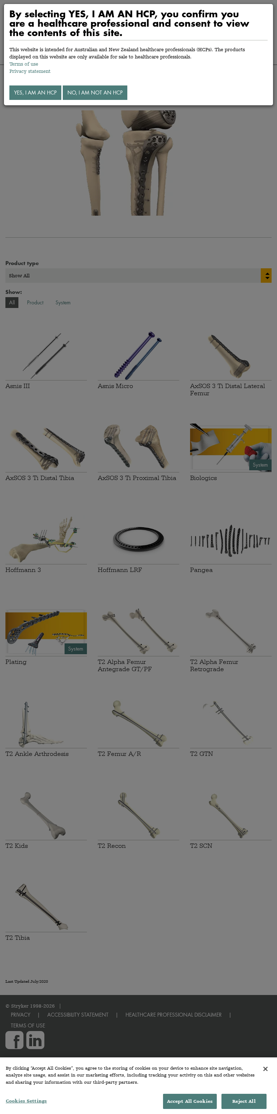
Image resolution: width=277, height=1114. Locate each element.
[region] (138, 1085)
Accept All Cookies (190, 1101)
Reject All (243, 1101)
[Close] (265, 1069)
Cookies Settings (26, 1101)
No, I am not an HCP (95, 92)
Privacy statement (29, 71)
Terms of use (23, 64)
